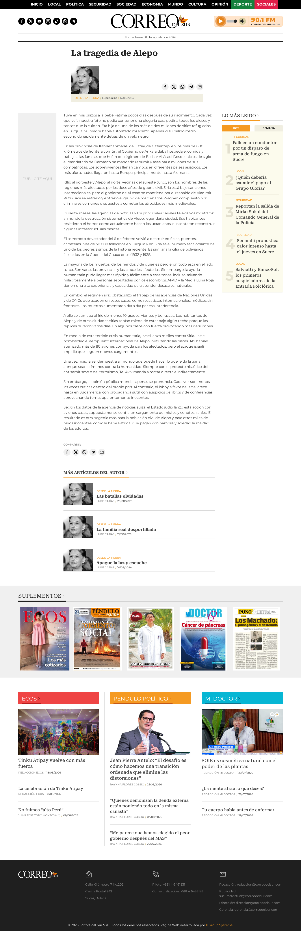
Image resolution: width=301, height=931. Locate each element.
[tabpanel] (44, 639)
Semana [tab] (269, 128)
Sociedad (126, 4)
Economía (152, 4)
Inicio (37, 4)
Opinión (220, 4)
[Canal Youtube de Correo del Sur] (39, 21)
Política (75, 4)
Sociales (266, 4)
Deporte (243, 4)
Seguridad (100, 4)
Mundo (175, 4)
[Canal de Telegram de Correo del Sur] (73, 21)
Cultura (197, 4)
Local (54, 4)
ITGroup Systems (219, 925)
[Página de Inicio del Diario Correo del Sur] (150, 21)
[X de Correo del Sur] (30, 21)
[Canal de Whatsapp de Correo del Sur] (65, 21)
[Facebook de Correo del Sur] (21, 21)
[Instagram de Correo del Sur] (48, 21)
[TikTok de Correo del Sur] (56, 21)
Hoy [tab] (236, 128)
